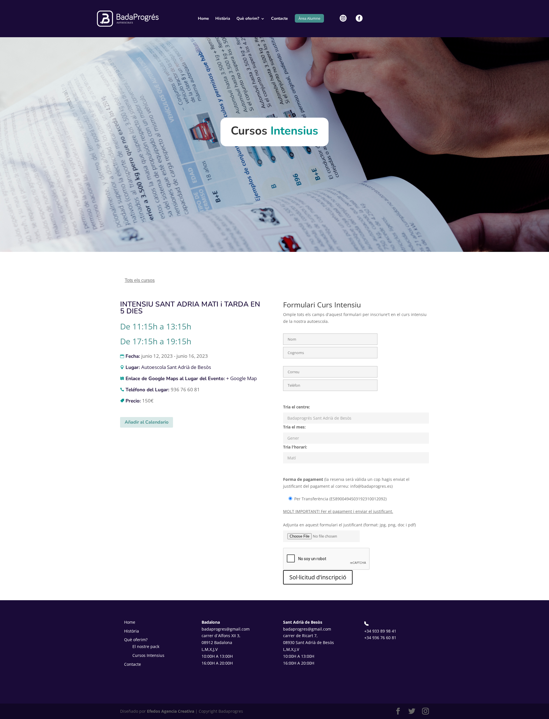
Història (222, 18)
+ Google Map (241, 378)
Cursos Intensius (148, 655)
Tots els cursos (140, 280)
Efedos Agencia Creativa (170, 711)
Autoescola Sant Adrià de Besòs (176, 367)
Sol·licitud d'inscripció (317, 577)
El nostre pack (145, 646)
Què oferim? (247, 18)
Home (203, 18)
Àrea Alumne (309, 18)
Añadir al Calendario (146, 422)
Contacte (279, 18)
